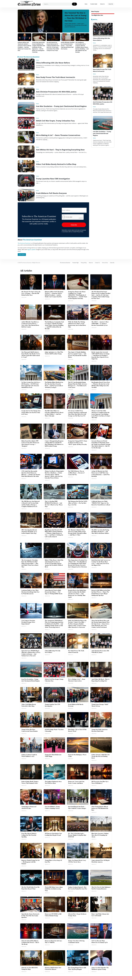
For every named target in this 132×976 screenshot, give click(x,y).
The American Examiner (32, 240)
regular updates (31, 249)
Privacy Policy (80, 231)
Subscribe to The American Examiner (39, 216)
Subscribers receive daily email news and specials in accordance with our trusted (74, 230)
